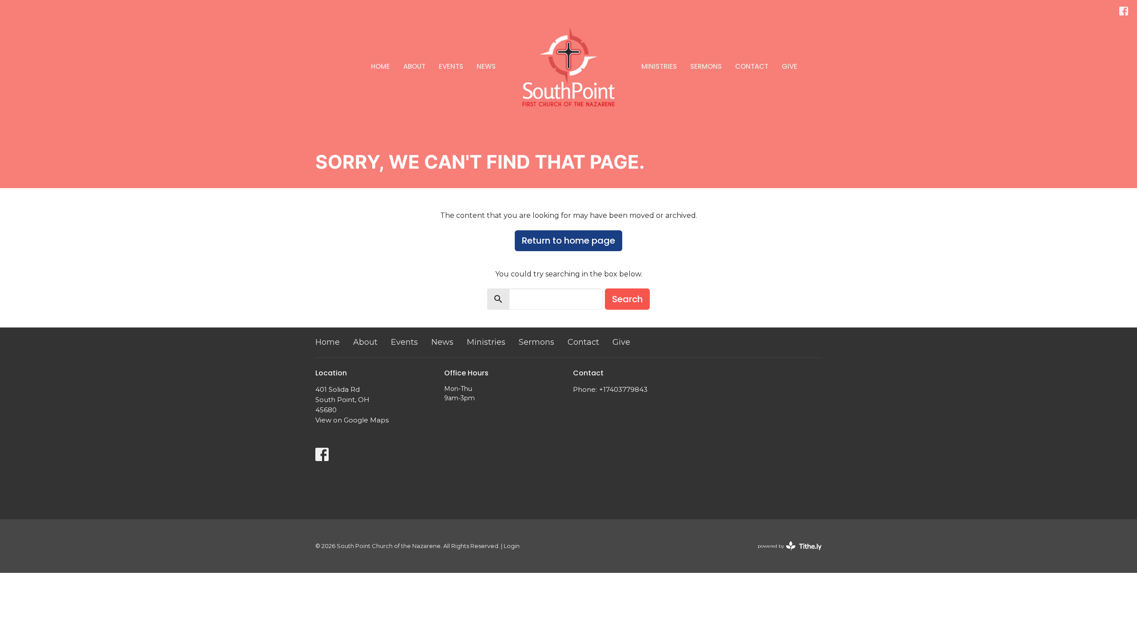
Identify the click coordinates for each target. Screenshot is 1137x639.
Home (380, 66)
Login (512, 546)
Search (627, 299)
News (486, 66)
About (414, 66)
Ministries (659, 66)
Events (451, 66)
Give (789, 66)
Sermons (706, 66)
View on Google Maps (352, 420)
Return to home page (568, 240)
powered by (785, 553)
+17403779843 (623, 389)
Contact (751, 66)
